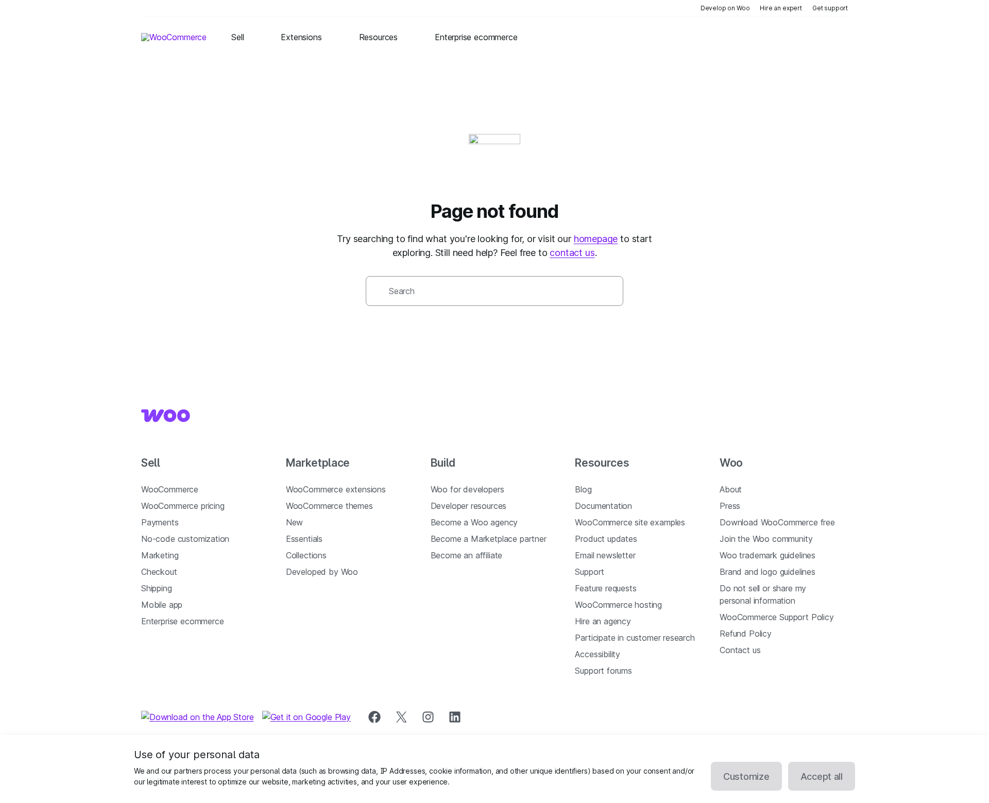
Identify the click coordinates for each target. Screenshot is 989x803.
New (294, 522)
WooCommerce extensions (336, 489)
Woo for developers (467, 489)
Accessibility (597, 654)
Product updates (606, 539)
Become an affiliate (467, 555)
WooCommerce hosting (618, 605)
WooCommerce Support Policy (776, 617)
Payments (160, 522)
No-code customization (185, 539)
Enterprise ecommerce (182, 621)
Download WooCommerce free (777, 522)
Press (730, 506)
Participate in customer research (634, 638)
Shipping (156, 588)
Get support (830, 8)
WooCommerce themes (329, 506)
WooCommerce (169, 489)
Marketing (159, 555)
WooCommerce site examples (630, 522)
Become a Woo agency (474, 522)
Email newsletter (605, 555)
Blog (583, 489)
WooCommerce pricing (183, 506)
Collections (306, 555)
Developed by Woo (322, 572)
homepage (596, 238)
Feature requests (605, 588)
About (731, 489)
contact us (572, 252)
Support (589, 572)
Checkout (159, 572)
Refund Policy (746, 633)
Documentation (603, 506)
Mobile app (161, 605)
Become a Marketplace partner (489, 539)
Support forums (603, 670)
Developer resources (469, 506)
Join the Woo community (766, 539)
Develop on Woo (725, 8)
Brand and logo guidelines (767, 572)
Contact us (740, 650)
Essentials (304, 539)
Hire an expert (781, 8)
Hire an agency (603, 621)
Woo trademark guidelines (767, 555)
